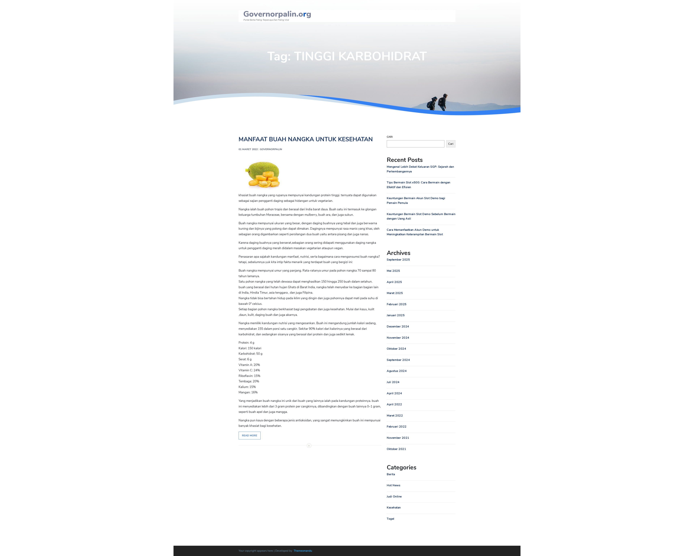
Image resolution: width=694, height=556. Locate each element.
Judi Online (394, 497)
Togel (390, 519)
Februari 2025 (397, 304)
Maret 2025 (395, 293)
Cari (390, 137)
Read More (249, 435)
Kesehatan (394, 508)
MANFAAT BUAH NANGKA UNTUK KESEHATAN (306, 139)
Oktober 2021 (396, 449)
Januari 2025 (396, 315)
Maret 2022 (395, 416)
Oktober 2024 (396, 349)
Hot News (393, 485)
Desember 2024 (398, 327)
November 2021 (398, 438)
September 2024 (398, 360)
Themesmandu (303, 551)
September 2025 (398, 260)
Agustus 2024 (397, 371)
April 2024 (394, 393)
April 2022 (394, 404)
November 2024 (398, 338)
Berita (391, 474)
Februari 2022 (397, 427)
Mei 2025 (393, 271)
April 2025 (394, 282)
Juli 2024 (393, 382)
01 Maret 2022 (248, 149)
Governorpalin (271, 149)
